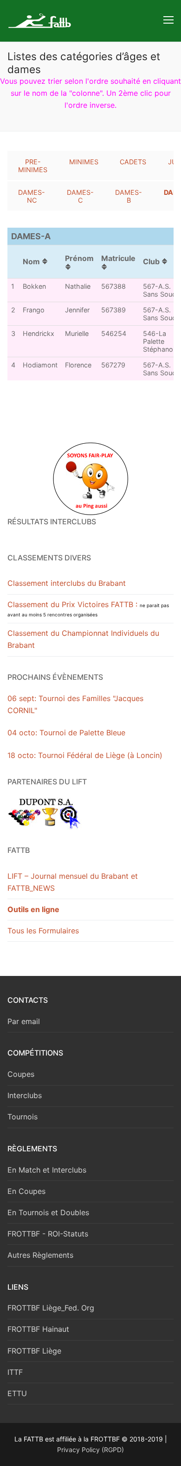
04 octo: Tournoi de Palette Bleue (66, 732)
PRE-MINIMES (32, 166)
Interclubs (24, 1095)
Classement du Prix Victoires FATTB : (88, 608)
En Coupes (26, 1191)
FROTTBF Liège (34, 1350)
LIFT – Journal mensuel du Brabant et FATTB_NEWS (72, 882)
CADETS (133, 162)
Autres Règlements (40, 1255)
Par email (23, 1021)
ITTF (15, 1372)
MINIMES (83, 162)
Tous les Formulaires (43, 930)
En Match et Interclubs (46, 1169)
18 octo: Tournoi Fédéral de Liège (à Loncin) (84, 755)
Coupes (20, 1074)
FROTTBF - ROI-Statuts (47, 1233)
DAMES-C (80, 196)
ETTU (17, 1393)
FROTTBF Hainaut (38, 1329)
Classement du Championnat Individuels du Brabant (83, 639)
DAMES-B (128, 196)
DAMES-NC (31, 196)
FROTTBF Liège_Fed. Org (50, 1307)
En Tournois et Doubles (48, 1212)
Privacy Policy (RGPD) (90, 1450)
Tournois (22, 1116)
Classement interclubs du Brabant (66, 583)
